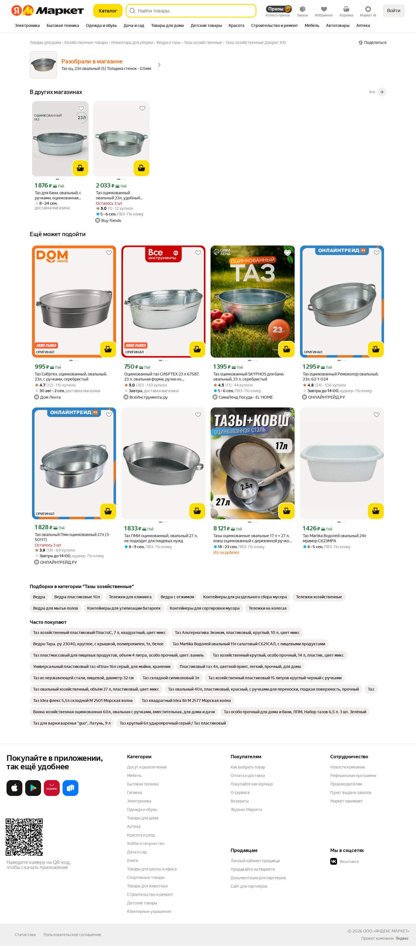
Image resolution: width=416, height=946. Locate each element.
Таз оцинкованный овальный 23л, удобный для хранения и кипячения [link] (120, 195)
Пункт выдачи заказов (351, 792)
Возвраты (240, 801)
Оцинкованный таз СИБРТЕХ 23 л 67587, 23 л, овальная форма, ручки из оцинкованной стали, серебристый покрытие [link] (161, 377)
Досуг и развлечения (146, 767)
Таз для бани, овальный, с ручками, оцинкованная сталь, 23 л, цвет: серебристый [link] (58, 195)
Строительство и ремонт (150, 894)
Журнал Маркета (246, 809)
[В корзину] (80, 168)
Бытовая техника (142, 784)
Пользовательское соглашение (72, 934)
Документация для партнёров (258, 877)
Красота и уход (141, 835)
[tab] (27, 26)
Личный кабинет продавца (255, 861)
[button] (369, 861)
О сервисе (240, 792)
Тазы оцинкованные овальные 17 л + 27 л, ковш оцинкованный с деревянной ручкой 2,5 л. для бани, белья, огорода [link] (252, 538)
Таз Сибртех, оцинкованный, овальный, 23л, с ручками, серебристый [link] (71, 376)
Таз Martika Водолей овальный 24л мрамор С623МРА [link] (334, 538)
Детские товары (142, 903)
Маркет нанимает (346, 801)
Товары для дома (142, 818)
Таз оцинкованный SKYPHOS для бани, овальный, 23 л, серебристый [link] (248, 376)
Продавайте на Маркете (253, 869)
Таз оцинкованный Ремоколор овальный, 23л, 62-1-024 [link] (340, 376)
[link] (39, 596)
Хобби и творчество (145, 843)
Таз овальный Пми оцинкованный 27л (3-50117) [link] (72, 537)
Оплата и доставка (248, 775)
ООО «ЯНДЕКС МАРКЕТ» (386, 931)
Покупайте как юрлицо (252, 784)
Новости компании (347, 767)
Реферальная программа (353, 775)
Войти (393, 10)
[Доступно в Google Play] (33, 795)
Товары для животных (147, 886)
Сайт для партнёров (249, 886)
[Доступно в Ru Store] (70, 795)
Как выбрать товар (248, 767)
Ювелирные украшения (149, 911)
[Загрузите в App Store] (14, 795)
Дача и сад (137, 852)
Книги (132, 860)
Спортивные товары (146, 877)
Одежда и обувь (142, 809)
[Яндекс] (402, 938)
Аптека (133, 826)
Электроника (139, 801)
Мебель (134, 775)
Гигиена (134, 792)
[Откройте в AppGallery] (52, 795)
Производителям (346, 784)
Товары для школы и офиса (152, 869)
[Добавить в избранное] (81, 108)
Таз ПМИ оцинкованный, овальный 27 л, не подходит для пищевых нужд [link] (161, 538)
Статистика (25, 934)
